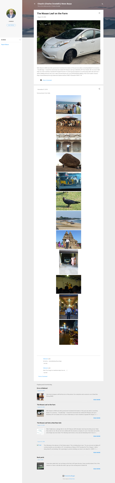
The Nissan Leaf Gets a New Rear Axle (49, 423)
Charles (11, 21)
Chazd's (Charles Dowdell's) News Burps (55, 4)
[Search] (102, 4)
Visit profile (11, 25)
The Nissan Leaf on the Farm (52, 13)
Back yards (40, 457)
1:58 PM (45, 372)
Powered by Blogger (69, 476)
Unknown (45, 359)
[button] (99, 13)
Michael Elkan (72, 478)
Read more (96, 399)
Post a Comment (42, 376)
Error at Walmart (42, 388)
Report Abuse (5, 44)
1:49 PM (45, 363)
